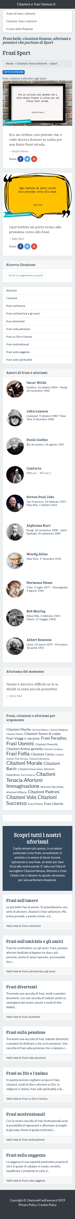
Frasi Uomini (20, 743)
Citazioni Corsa (42, 754)
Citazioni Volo (21, 797)
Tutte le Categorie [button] (13, 72)
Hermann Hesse (39, 582)
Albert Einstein (39, 639)
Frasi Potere (35, 804)
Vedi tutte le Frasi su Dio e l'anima (26, 1098)
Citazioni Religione (59, 730)
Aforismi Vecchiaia (51, 787)
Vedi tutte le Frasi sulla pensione (26, 1057)
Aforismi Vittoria (16, 792)
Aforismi (11, 290)
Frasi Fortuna (21, 759)
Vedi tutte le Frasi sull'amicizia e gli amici (30, 971)
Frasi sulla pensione (18, 329)
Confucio (34, 468)
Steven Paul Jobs (40, 496)
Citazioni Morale (24, 763)
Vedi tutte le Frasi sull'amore (23, 926)
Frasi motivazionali (17, 344)
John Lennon (37, 411)
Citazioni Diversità (46, 744)
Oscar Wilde (36, 382)
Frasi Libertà (53, 804)
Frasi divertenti (15, 321)
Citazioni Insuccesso (30, 769)
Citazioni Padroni (43, 792)
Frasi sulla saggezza (18, 352)
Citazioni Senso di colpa (42, 734)
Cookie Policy (48, 1204)
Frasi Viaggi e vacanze (23, 738)
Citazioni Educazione (39, 759)
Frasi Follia (17, 753)
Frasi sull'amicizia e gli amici (23, 313)
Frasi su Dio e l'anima (19, 336)
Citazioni (11, 298)
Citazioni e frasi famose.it (36, 4)
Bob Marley (36, 611)
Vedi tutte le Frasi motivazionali (25, 1139)
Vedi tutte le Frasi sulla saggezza (25, 1180)
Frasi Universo (28, 775)
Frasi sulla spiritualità (19, 359)
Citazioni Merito (18, 729)
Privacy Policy (28, 1204)
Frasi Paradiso (53, 738)
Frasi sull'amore (15, 306)
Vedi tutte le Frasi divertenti (23, 1017)
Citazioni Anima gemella (24, 749)
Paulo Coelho (37, 439)
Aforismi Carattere (53, 749)
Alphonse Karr (39, 525)
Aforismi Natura (40, 730)
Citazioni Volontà (14, 734)
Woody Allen (37, 553)
